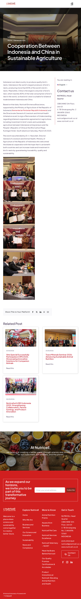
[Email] (48, 312)
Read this (10, 368)
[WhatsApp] (44, 312)
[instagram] (67, 562)
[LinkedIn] (40, 312)
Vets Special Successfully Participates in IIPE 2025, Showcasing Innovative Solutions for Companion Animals (17, 358)
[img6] (20, 378)
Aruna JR (9, 596)
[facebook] (63, 562)
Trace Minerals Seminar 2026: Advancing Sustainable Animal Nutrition (59, 356)
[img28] (20, 330)
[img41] (60, 330)
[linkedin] (71, 562)
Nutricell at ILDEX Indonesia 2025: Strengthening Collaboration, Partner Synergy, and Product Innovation (18, 407)
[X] (37, 312)
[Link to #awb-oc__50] (72, 4)
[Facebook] (33, 312)
